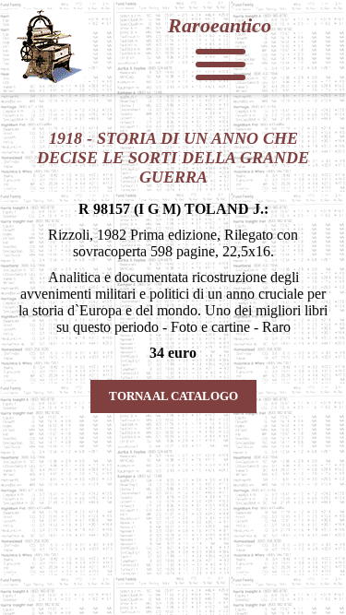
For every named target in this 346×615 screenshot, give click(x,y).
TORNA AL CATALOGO (173, 396)
